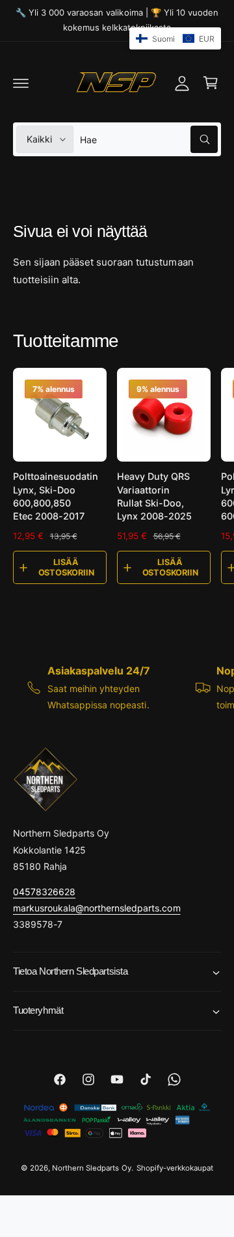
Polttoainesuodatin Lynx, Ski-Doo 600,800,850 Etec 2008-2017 (55, 496)
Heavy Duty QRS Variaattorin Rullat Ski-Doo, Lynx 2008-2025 (154, 496)
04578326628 (44, 891)
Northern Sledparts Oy (91, 1168)
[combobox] (149, 139)
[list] (117, 687)
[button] (20, 82)
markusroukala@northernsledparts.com (97, 907)
